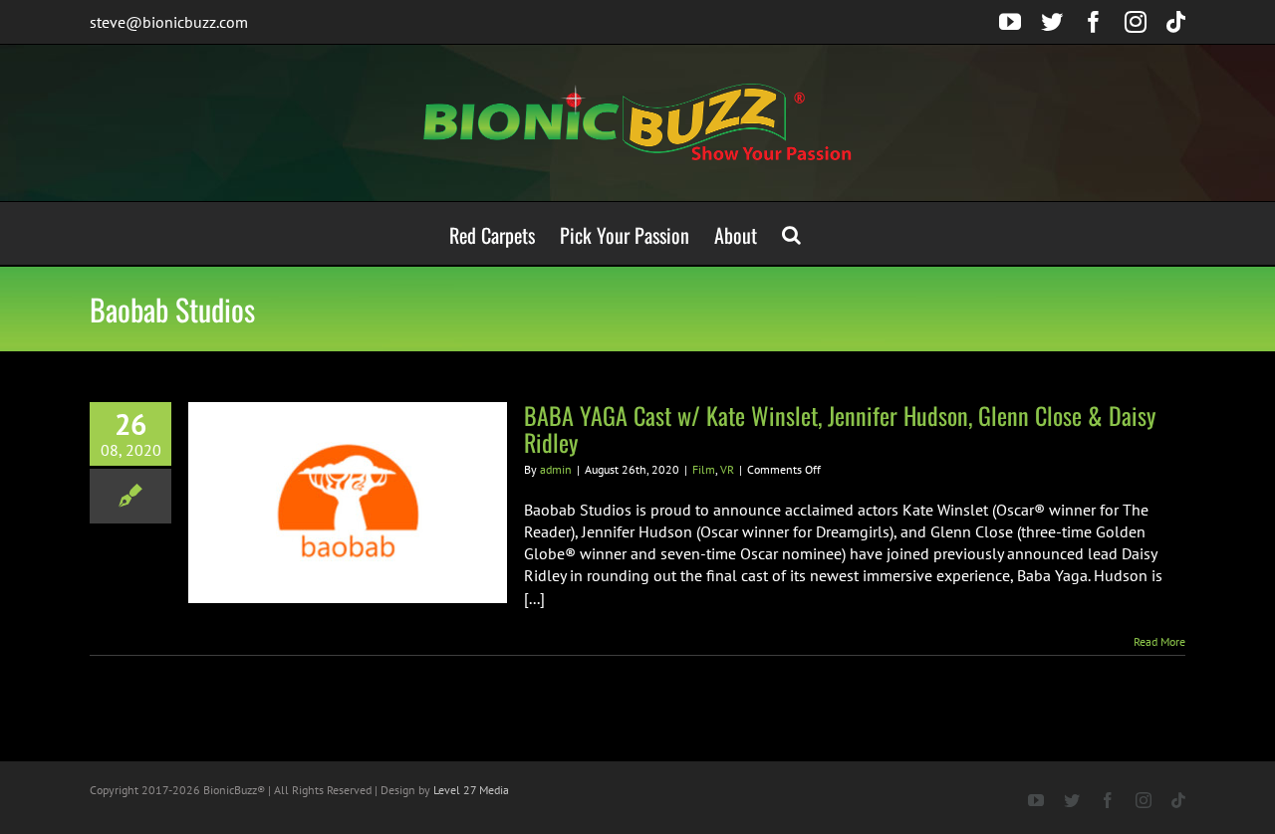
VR (727, 469)
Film (703, 469)
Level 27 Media (471, 789)
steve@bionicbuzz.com (169, 22)
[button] (791, 233)
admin (556, 469)
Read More (1159, 641)
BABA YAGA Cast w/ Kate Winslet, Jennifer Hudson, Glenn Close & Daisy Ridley (839, 428)
